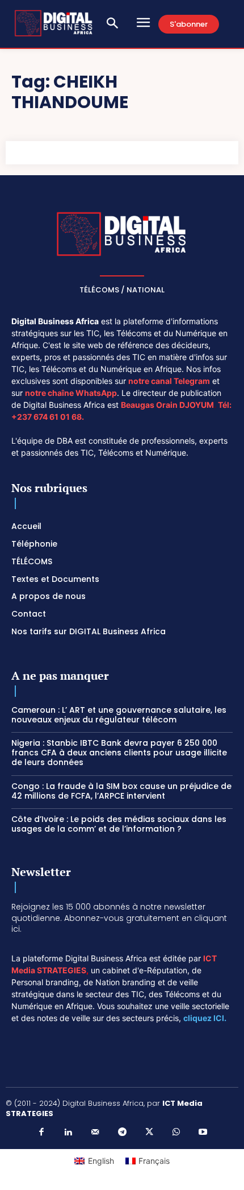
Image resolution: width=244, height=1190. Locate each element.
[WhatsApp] (176, 1132)
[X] (149, 1132)
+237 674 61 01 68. (47, 417)
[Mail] (95, 1132)
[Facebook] (41, 1132)
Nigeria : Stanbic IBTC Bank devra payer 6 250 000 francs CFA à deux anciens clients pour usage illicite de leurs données (119, 752)
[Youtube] (203, 1132)
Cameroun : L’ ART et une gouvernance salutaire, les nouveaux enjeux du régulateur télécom (118, 714)
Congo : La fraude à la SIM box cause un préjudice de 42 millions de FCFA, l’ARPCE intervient (121, 790)
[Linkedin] (68, 1132)
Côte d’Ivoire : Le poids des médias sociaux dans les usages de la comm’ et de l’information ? (118, 823)
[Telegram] (122, 1132)
